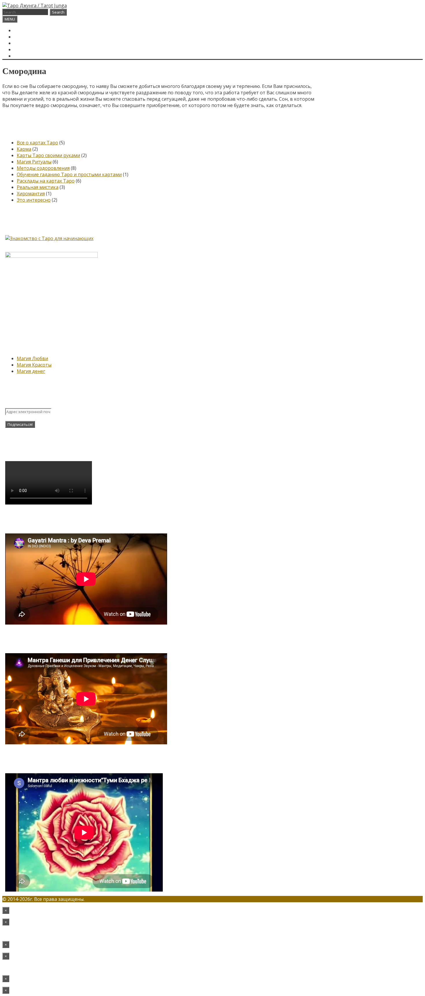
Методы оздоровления (43, 168)
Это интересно (34, 200)
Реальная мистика (37, 187)
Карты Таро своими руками (48, 155)
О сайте (24, 43)
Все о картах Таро (37, 142)
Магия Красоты (34, 365)
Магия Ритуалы (34, 162)
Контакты (27, 49)
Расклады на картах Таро (46, 181)
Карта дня (27, 37)
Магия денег (31, 371)
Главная (24, 30)
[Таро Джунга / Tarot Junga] (34, 5)
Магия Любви (32, 358)
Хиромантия (31, 193)
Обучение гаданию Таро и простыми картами (69, 174)
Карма (24, 149)
